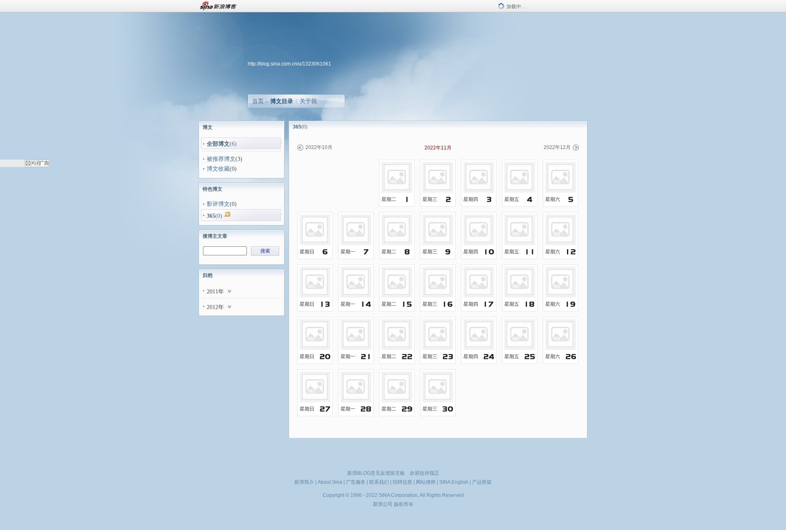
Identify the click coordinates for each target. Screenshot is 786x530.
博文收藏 (218, 169)
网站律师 (426, 482)
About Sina (330, 482)
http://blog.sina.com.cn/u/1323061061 (289, 64)
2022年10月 (318, 147)
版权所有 (403, 504)
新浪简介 (304, 482)
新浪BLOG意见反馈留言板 (376, 473)
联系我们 (379, 482)
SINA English (453, 482)
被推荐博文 (221, 159)
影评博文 (218, 204)
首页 (258, 101)
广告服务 (356, 482)
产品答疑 (482, 482)
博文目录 (281, 101)
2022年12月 (557, 147)
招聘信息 (402, 482)
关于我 (308, 101)
